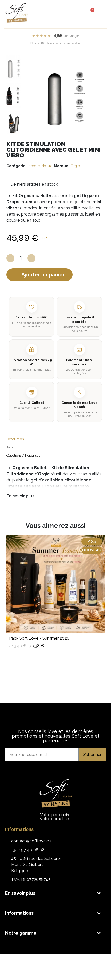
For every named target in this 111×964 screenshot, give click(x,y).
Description (15, 439)
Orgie (75, 166)
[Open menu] (102, 13)
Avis (9, 447)
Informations (19, 913)
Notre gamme (20, 933)
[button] (71, 13)
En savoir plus (20, 496)
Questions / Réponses (23, 455)
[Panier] (91, 12)
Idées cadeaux (40, 166)
